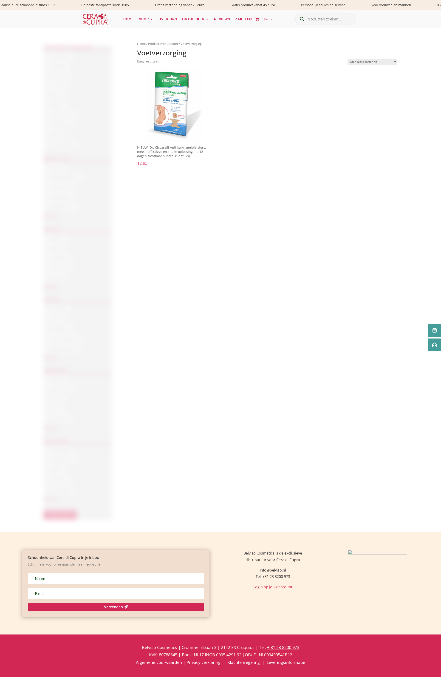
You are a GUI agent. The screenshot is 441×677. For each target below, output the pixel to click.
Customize (220, 370)
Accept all (288, 370)
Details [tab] (291, 319)
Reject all (153, 370)
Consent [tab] (150, 319)
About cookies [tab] (220, 319)
